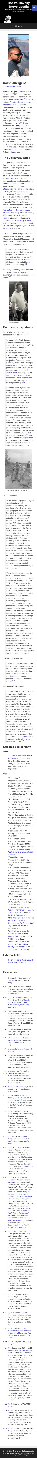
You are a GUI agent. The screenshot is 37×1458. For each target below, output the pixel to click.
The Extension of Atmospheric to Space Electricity (20, 1195)
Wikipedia (26, 1455)
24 (5, 1073)
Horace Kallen (13, 220)
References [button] (10, 972)
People (18, 86)
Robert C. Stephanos (14, 226)
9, (4, 1071)
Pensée (8, 149)
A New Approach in (19, 1180)
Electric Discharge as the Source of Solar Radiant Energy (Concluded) (18, 944)
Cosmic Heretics (14, 1040)
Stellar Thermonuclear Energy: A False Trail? (19, 1315)
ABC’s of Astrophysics (16, 1087)
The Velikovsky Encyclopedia (18, 4)
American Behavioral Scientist (15, 199)
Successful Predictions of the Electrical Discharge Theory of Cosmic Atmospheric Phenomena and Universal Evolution (18, 1215)
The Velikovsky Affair (15, 1055)
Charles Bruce (11, 373)
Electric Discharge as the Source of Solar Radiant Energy (20, 1097)
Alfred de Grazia (16, 102)
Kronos (13, 152)
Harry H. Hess (25, 220)
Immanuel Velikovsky (11, 173)
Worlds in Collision (20, 1141)
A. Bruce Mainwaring (11, 223)
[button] (34, 8)
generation (25, 736)
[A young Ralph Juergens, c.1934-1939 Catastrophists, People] (18, 469)
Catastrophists (10, 86)
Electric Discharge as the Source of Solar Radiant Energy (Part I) (18, 933)
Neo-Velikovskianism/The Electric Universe (18, 1004)
